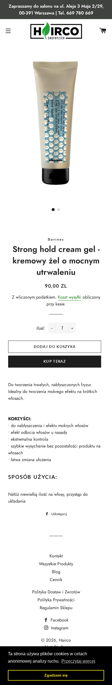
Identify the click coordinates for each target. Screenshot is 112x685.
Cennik (56, 579)
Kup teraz (54, 361)
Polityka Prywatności (56, 600)
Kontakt (56, 556)
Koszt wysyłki (69, 297)
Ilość (40, 328)
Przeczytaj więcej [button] (78, 661)
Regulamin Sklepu (56, 608)
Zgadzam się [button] (56, 675)
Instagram (58, 628)
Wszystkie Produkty (56, 564)
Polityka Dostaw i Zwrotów (56, 592)
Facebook (59, 620)
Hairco (65, 640)
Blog (56, 572)
